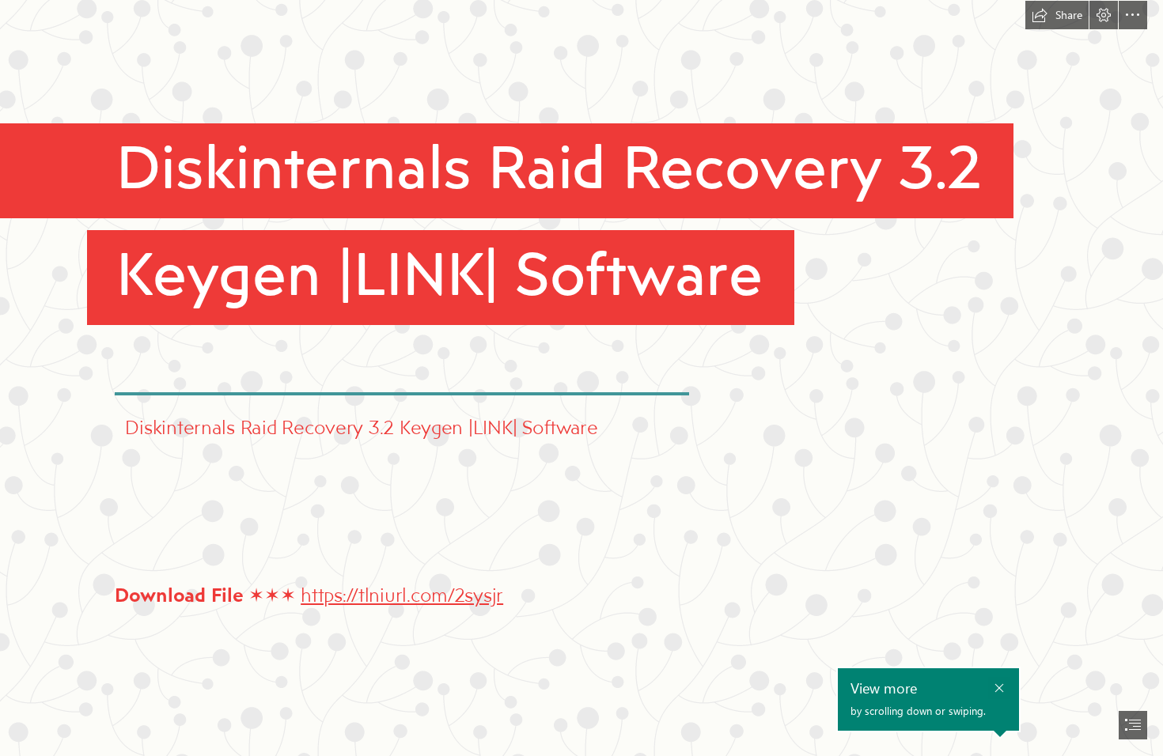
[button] (1057, 15)
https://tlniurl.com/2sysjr (402, 594)
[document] (581, 378)
